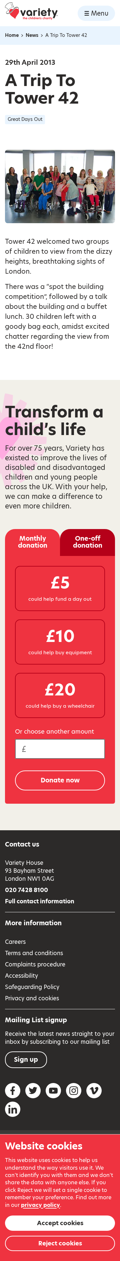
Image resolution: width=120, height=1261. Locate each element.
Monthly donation (32, 542)
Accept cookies (60, 1223)
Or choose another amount (54, 732)
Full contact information (39, 901)
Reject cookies (60, 1243)
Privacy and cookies (32, 998)
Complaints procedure (35, 964)
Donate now (60, 780)
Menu (99, 13)
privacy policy (40, 1205)
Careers (15, 942)
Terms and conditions (34, 953)
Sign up (26, 1059)
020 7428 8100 (26, 890)
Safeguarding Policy (32, 987)
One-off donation (87, 542)
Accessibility (21, 976)
